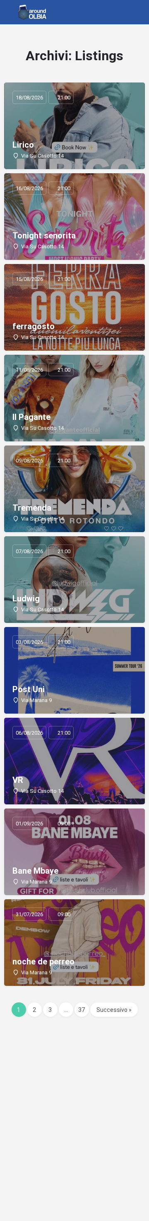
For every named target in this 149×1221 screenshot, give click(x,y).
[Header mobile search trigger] (141, 12)
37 (81, 1009)
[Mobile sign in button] (124, 12)
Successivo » (114, 1009)
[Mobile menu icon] (8, 12)
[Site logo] (33, 12)
